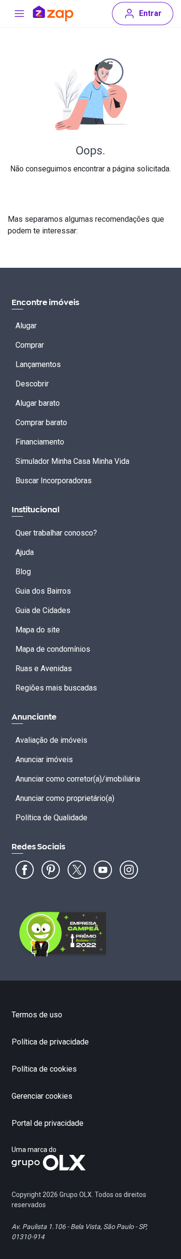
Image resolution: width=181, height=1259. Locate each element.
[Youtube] (103, 869)
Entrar (150, 13)
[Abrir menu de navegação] (19, 13)
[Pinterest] (51, 869)
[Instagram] (129, 869)
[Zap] (53, 13)
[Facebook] (24, 869)
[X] (77, 869)
